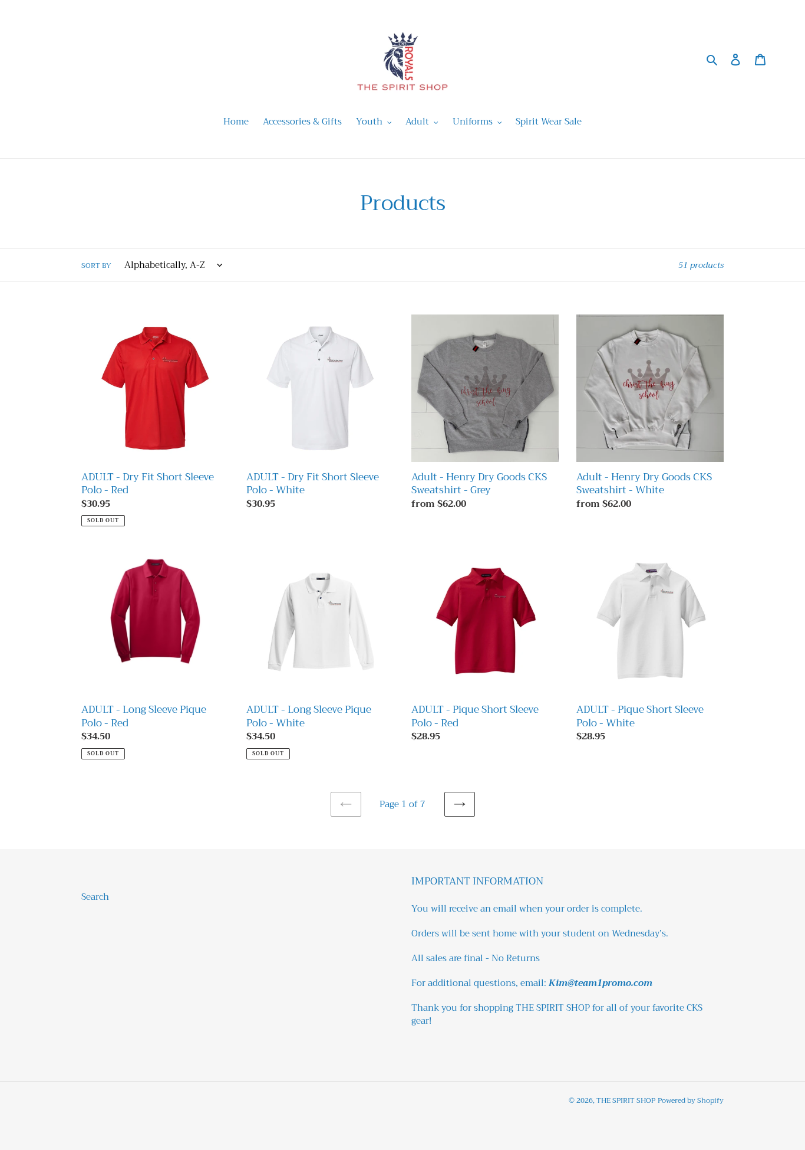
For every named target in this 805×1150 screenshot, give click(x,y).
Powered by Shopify (691, 1100)
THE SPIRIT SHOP (625, 1100)
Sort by (96, 265)
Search (95, 897)
